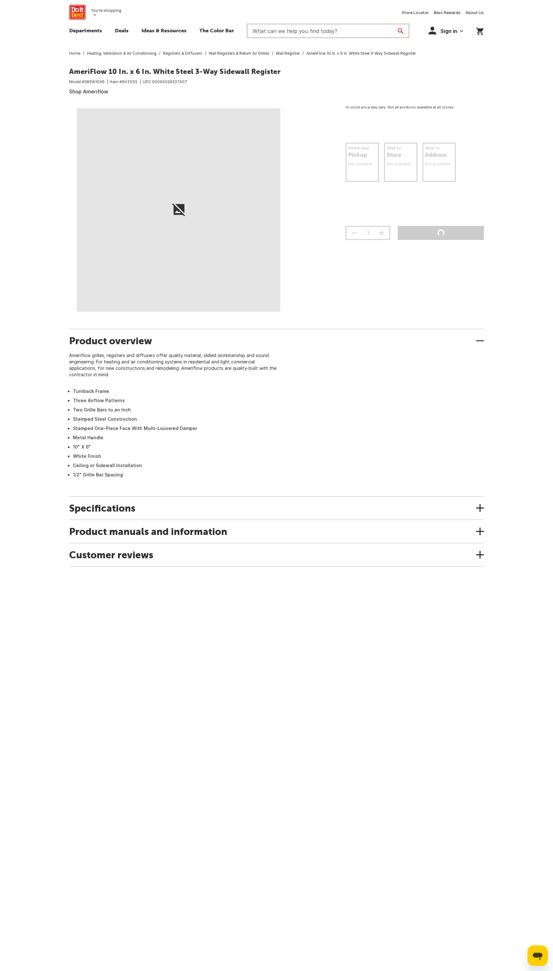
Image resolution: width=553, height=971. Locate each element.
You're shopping (106, 10)
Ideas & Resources (164, 30)
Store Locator (415, 12)
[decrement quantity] (354, 233)
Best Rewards (447, 12)
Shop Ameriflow (88, 91)
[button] (446, 31)
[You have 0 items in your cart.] (480, 30)
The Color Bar (216, 30)
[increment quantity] (381, 233)
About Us (475, 12)
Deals (122, 30)
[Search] (401, 31)
